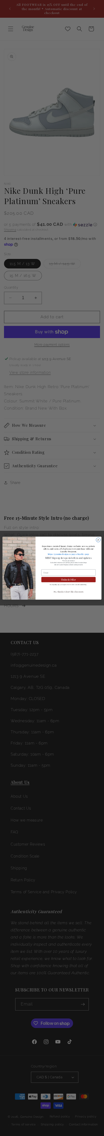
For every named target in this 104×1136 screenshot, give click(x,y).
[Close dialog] (98, 539)
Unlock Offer (68, 579)
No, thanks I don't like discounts (68, 591)
